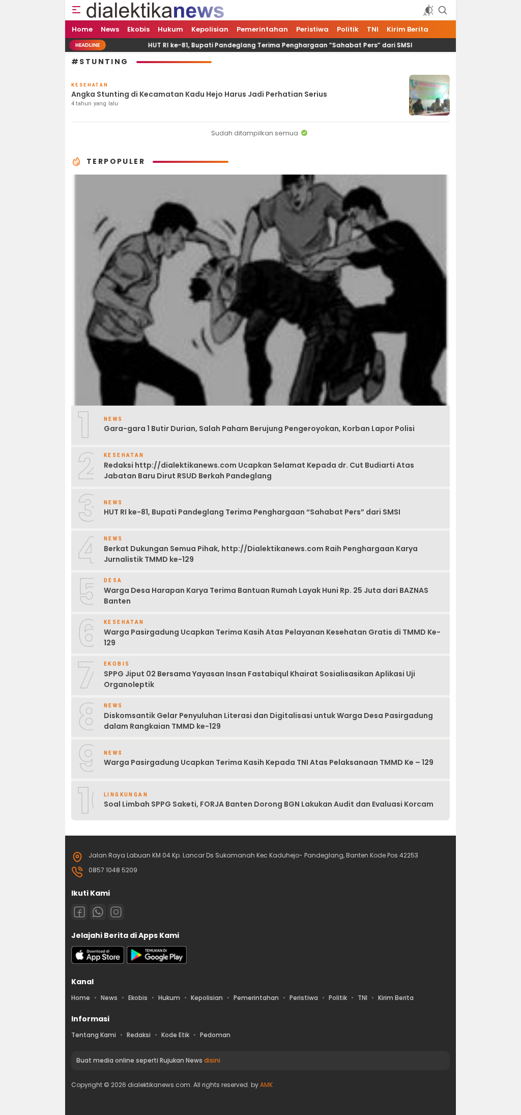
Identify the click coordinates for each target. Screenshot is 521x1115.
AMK (266, 1084)
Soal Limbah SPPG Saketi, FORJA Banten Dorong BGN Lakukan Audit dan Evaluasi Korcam (268, 804)
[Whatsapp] (98, 912)
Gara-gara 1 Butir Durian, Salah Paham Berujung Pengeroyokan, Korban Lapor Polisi (259, 428)
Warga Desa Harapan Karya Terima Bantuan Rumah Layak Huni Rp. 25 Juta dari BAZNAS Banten (266, 595)
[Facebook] (79, 912)
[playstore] (157, 961)
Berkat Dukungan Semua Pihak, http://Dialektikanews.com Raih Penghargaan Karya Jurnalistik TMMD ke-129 (261, 554)
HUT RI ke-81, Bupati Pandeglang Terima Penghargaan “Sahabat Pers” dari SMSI (258, 45)
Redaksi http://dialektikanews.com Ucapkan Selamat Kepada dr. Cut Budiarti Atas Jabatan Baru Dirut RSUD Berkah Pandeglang (259, 470)
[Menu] (76, 10)
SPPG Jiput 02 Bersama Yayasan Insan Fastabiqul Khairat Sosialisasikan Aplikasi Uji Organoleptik (259, 679)
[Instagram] (116, 912)
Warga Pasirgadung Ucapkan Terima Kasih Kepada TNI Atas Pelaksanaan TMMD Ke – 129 (268, 762)
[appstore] (97, 961)
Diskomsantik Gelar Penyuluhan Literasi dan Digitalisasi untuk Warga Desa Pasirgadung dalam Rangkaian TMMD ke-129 (268, 720)
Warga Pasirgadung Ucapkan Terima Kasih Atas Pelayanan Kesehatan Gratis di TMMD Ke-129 (272, 637)
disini (212, 1060)
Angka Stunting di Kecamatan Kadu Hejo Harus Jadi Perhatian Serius (199, 94)
